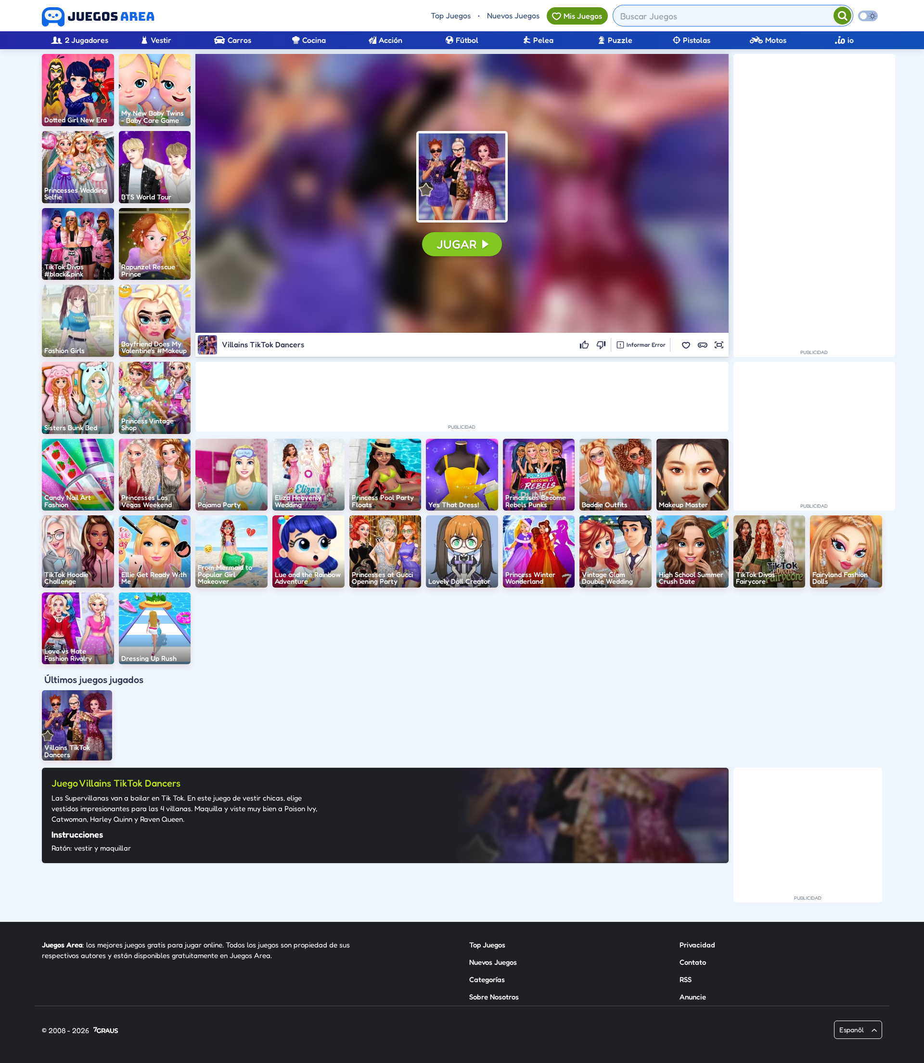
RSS (686, 979)
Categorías (487, 979)
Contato (693, 962)
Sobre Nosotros (494, 996)
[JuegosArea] (98, 16)
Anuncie (693, 996)
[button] (462, 177)
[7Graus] (105, 1031)
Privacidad (697, 944)
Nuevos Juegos (513, 15)
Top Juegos (451, 15)
